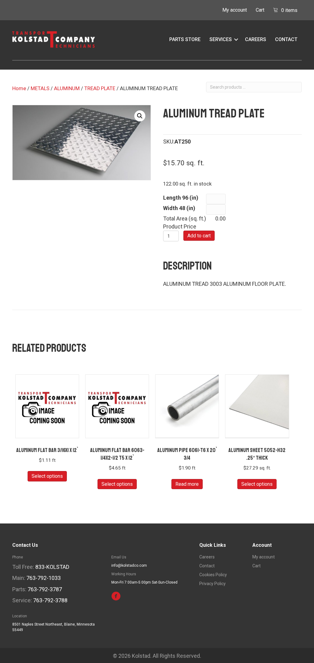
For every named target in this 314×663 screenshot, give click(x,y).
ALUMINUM (67, 88)
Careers (255, 39)
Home (19, 88)
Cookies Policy (213, 575)
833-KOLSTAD (52, 567)
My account (234, 10)
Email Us (118, 557)
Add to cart (199, 236)
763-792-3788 (50, 600)
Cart (260, 10)
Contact (286, 39)
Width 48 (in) (179, 208)
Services (220, 39)
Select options (47, 476)
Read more (187, 484)
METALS (40, 88)
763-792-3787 (45, 589)
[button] (236, 39)
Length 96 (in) (180, 197)
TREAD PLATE (99, 88)
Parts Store (185, 39)
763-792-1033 (43, 578)
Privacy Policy (212, 583)
